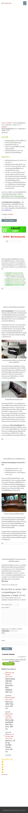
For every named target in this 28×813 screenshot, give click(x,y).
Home (3, 123)
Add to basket (9, 220)
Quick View (8, 677)
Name (3, 633)
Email (3, 641)
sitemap (23, 810)
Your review (6, 607)
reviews (4, 774)
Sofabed (9, 123)
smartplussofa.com (16, 810)
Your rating (5, 605)
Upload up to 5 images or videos (12, 629)
